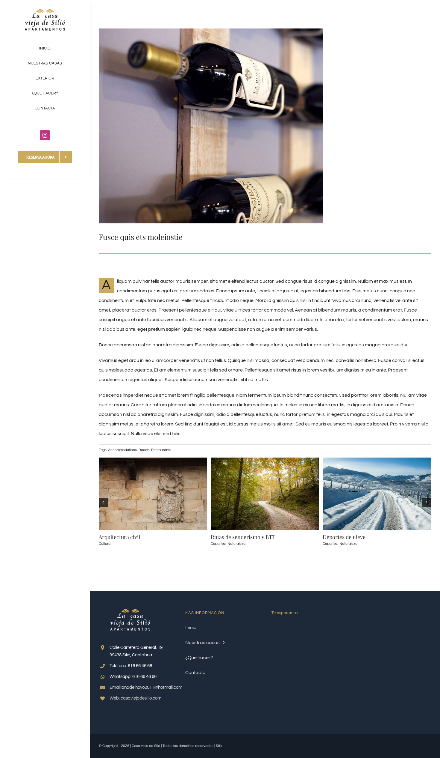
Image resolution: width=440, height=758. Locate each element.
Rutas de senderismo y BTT (243, 537)
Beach (144, 450)
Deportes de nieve (344, 537)
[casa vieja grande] (45, 11)
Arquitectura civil (119, 537)
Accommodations (122, 450)
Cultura (104, 544)
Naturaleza (236, 544)
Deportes (218, 544)
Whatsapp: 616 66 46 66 (133, 676)
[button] (103, 502)
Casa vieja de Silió (146, 746)
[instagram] (45, 135)
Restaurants (161, 450)
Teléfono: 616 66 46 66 (131, 666)
